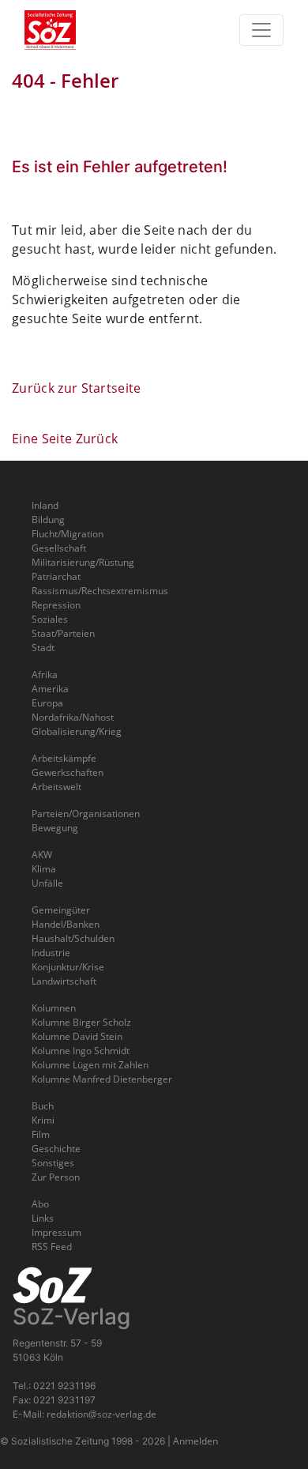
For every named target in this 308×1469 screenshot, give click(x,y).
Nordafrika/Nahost (73, 717)
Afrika (45, 674)
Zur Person (56, 1177)
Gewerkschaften (67, 772)
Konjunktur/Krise (68, 967)
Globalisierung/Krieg (77, 731)
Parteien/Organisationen (86, 813)
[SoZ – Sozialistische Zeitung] (75, 30)
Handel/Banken (66, 924)
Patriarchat (56, 576)
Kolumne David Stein (77, 1036)
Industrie (51, 952)
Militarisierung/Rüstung (83, 562)
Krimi (43, 1120)
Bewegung (55, 827)
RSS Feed (52, 1246)
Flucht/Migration (67, 534)
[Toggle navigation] (261, 30)
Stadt (43, 647)
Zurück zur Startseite (76, 388)
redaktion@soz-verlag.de (101, 1414)
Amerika (50, 688)
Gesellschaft (59, 548)
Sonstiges (53, 1163)
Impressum (56, 1232)
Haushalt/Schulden (73, 938)
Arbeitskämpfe (64, 758)
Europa (47, 703)
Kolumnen (54, 1008)
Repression (56, 605)
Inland (45, 505)
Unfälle (47, 883)
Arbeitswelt (56, 786)
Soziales (50, 619)
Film (41, 1134)
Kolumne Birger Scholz (81, 1022)
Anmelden (195, 1441)
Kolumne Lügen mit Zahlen (90, 1065)
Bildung (48, 519)
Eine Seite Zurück (65, 438)
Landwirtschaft (64, 981)
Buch (43, 1106)
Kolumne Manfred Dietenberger (102, 1079)
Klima (44, 869)
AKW (42, 854)
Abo (40, 1204)
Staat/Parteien (63, 633)
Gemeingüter (61, 910)
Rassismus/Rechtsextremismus (100, 590)
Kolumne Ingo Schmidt (81, 1050)
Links (43, 1218)
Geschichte (56, 1148)
